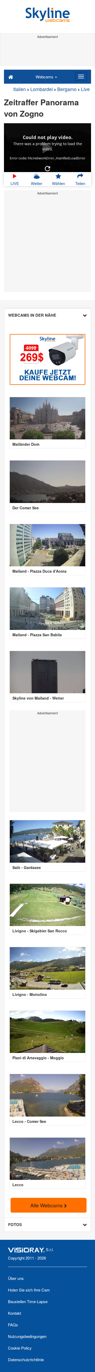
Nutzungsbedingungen (27, 1336)
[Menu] (81, 76)
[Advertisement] (47, 52)
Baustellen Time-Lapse (28, 1301)
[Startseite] (10, 76)
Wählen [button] (58, 183)
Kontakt (14, 1313)
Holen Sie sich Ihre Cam (29, 1290)
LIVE (15, 183)
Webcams (45, 76)
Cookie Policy (20, 1348)
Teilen (80, 183)
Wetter (36, 183)
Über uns (16, 1278)
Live (85, 89)
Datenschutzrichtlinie (26, 1359)
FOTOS (15, 1224)
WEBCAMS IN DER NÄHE (32, 315)
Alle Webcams (47, 1205)
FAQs (13, 1324)
